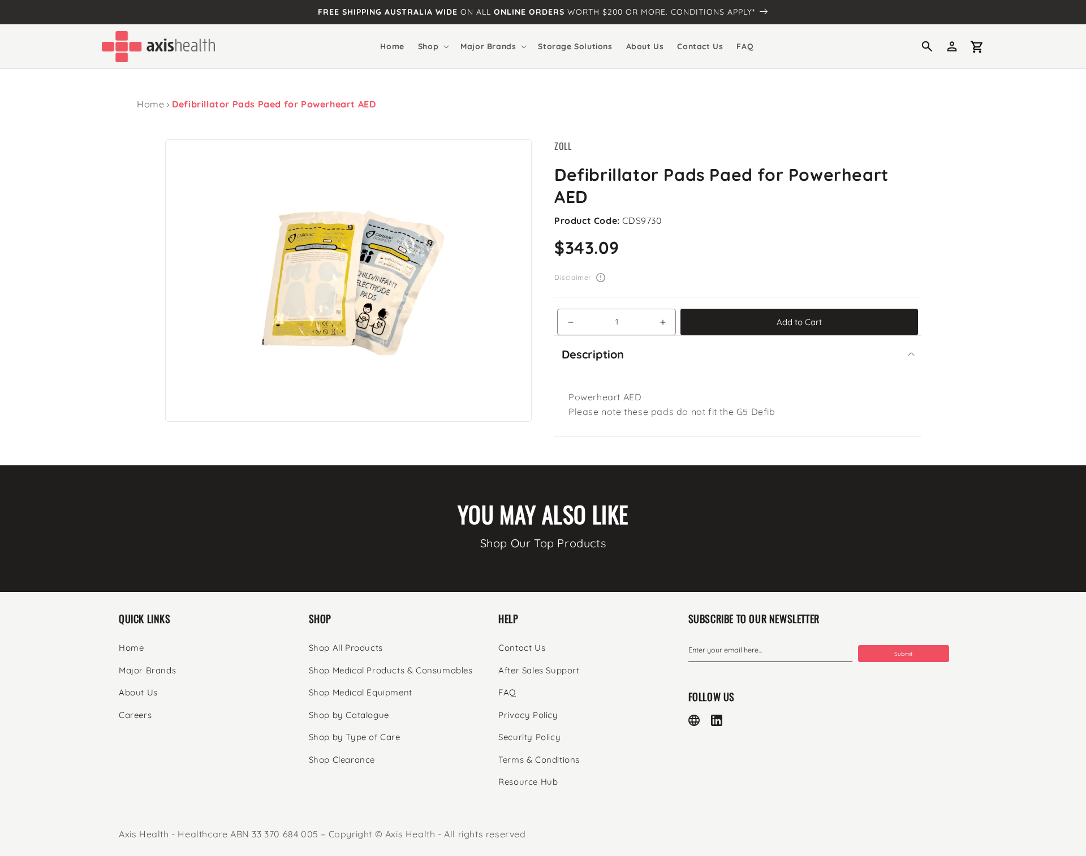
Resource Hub (528, 781)
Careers (135, 715)
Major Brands (147, 670)
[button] (432, 46)
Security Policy (529, 737)
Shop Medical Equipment (360, 692)
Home (150, 104)
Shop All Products (346, 647)
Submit (903, 654)
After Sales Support (538, 670)
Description (593, 354)
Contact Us (521, 647)
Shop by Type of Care (354, 737)
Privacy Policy (528, 715)
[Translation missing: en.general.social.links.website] (694, 720)
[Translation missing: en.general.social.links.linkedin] (716, 720)
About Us (138, 692)
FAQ (507, 692)
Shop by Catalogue (349, 715)
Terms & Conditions (539, 759)
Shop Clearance (342, 759)
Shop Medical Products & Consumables (391, 670)
